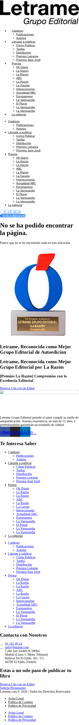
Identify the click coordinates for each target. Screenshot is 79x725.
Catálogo (17, 30)
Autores (21, 38)
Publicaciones (25, 34)
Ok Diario (22, 67)
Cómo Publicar (25, 45)
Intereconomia (25, 89)
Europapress (24, 96)
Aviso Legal (16, 698)
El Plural (21, 103)
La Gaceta (23, 85)
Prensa (16, 63)
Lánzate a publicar (23, 41)
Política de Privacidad (22, 705)
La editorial (19, 114)
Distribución (23, 52)
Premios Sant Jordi (28, 59)
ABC (19, 78)
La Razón (22, 70)
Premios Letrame (27, 56)
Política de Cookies (20, 702)
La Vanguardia (25, 100)
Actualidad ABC (26, 92)
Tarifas (20, 49)
